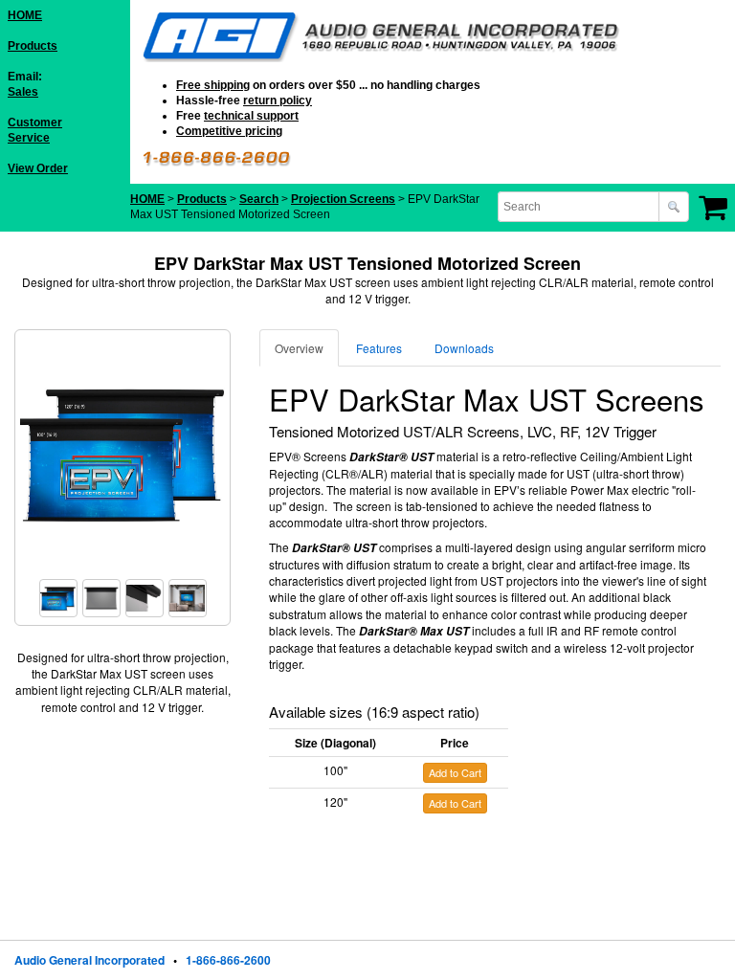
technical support (251, 115)
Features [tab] (379, 348)
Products (32, 46)
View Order (38, 168)
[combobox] (580, 206)
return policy (277, 100)
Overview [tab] (299, 348)
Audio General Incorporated (89, 960)
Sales (23, 92)
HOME (25, 15)
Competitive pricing (229, 131)
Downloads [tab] (464, 348)
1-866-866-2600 (228, 960)
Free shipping (213, 85)
